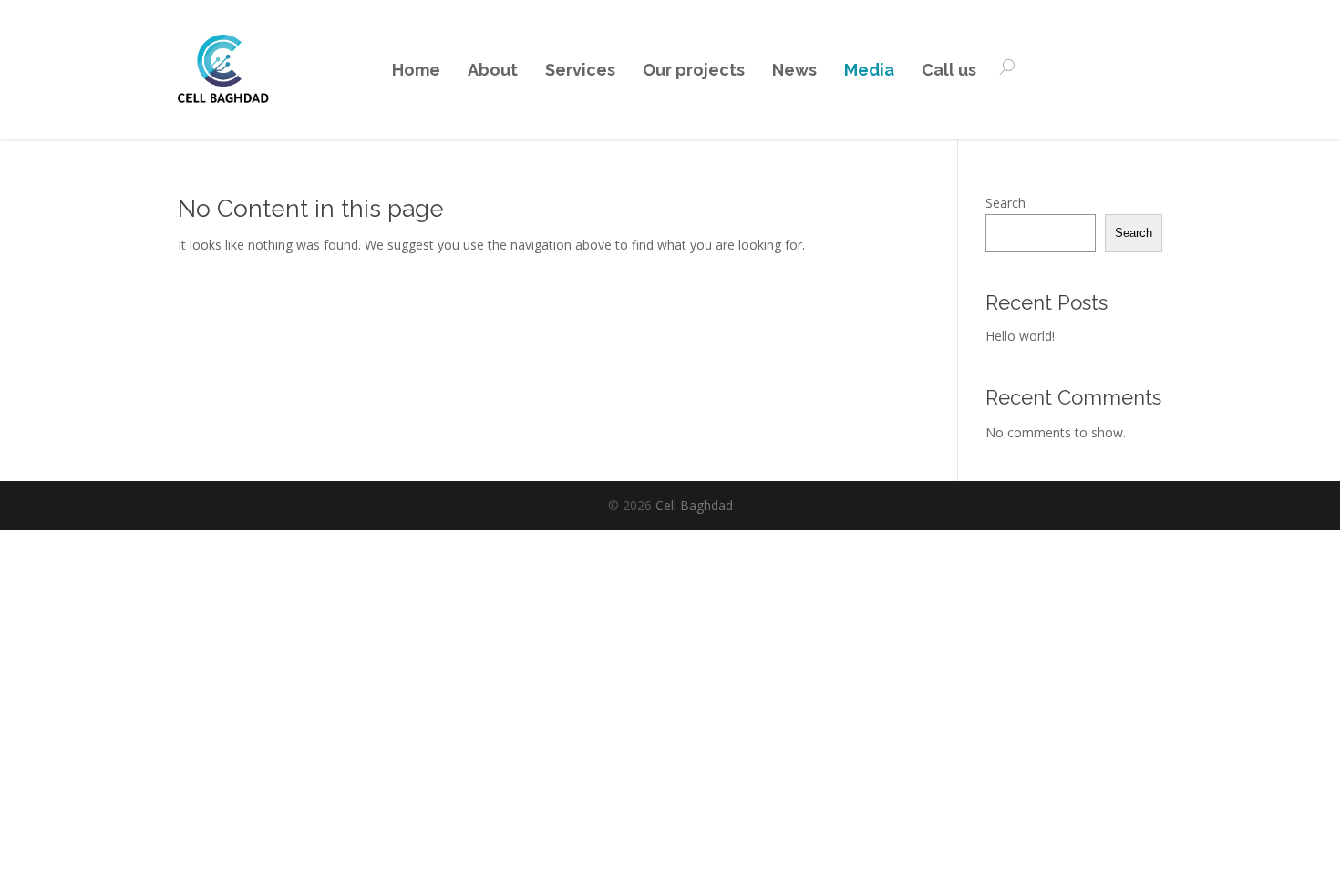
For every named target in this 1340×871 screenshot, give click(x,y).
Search (1005, 202)
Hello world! (1020, 335)
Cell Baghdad (694, 505)
